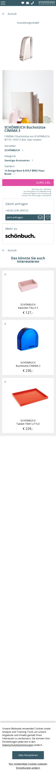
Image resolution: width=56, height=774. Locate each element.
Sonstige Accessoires (17, 160)
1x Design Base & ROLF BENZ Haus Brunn (24, 172)
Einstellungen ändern (28, 768)
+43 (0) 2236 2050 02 (16, 210)
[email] (28, 3)
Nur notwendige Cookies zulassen (28, 763)
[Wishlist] (23, 3)
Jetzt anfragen (15, 217)
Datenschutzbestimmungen (17, 745)
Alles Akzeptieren (28, 755)
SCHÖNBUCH (12, 150)
